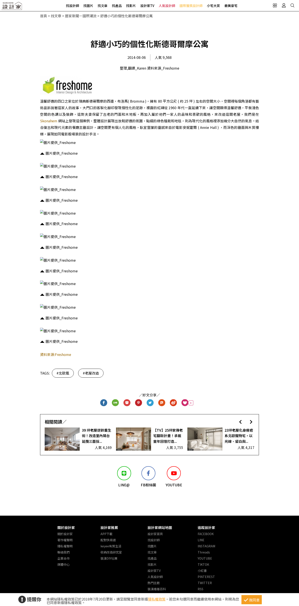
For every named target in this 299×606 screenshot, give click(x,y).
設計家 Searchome (12, 7)
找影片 (131, 5)
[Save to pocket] (127, 402)
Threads (204, 552)
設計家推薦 (109, 527)
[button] (240, 422)
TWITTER (205, 583)
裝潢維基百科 (157, 589)
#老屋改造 (91, 373)
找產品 (117, 5)
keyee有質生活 (110, 546)
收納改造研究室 (111, 552)
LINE (201, 540)
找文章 (102, 5)
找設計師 (72, 5)
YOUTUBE (205, 558)
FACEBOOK (206, 534)
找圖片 (88, 5)
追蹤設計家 (206, 527)
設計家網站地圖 (160, 527)
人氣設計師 (167, 5)
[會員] (283, 5)
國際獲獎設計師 (190, 5)
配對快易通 (108, 540)
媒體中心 (63, 564)
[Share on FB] (103, 402)
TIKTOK (203, 564)
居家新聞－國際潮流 (81, 15)
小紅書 (202, 570)
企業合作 (63, 558)
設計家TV (147, 5)
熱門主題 (154, 583)
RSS (200, 589)
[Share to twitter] (150, 402)
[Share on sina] (173, 402)
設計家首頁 (155, 534)
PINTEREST (206, 576)
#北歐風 (62, 373)
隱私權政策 (156, 599)
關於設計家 (66, 527)
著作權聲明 (65, 540)
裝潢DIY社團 (108, 558)
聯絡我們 (63, 552)
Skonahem (48, 120)
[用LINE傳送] (115, 402)
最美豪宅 (230, 5)
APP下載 (106, 534)
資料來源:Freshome (55, 354)
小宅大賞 (213, 5)
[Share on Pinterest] (138, 402)
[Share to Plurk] (161, 402)
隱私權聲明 (65, 546)
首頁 (43, 15)
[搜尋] (292, 5)
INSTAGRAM (206, 546)
